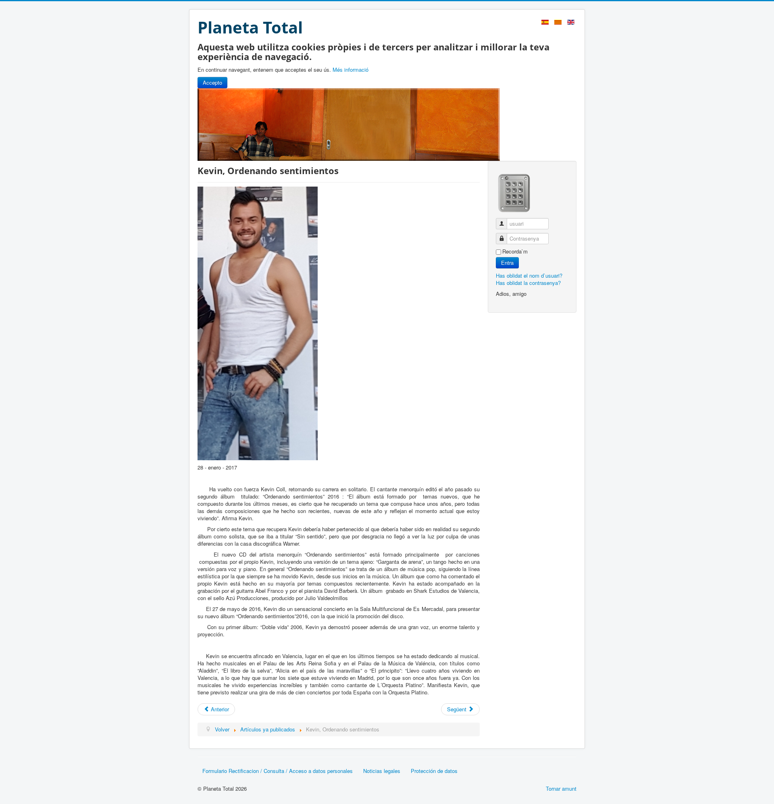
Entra (507, 262)
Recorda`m (515, 251)
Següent (457, 709)
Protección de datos (434, 771)
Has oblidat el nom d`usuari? (529, 275)
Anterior (219, 709)
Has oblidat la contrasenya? (528, 283)
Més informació (350, 69)
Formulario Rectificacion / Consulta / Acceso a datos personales (277, 771)
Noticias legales (381, 771)
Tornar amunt (561, 788)
